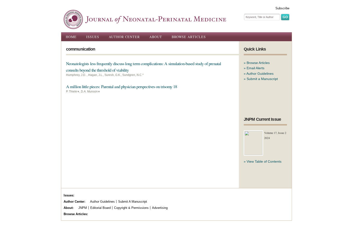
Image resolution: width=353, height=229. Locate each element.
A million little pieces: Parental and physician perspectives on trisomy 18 (121, 86)
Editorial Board (100, 207)
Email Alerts (255, 68)
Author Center (124, 36)
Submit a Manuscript (262, 79)
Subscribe (282, 8)
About (155, 36)
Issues (92, 36)
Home (71, 36)
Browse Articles (189, 36)
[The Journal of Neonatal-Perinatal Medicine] (145, 26)
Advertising (160, 207)
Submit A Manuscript (132, 201)
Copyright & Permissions (131, 207)
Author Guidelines (260, 73)
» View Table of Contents (262, 161)
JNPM (82, 207)
